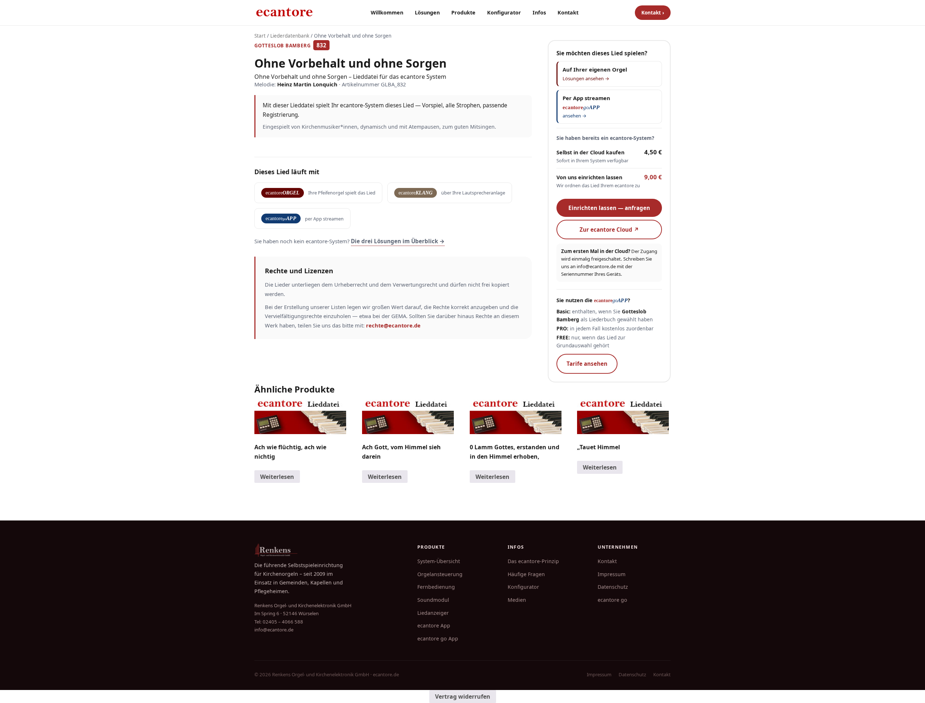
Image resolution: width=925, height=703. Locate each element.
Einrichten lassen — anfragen (609, 207)
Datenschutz (613, 586)
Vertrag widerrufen (462, 696)
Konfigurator (504, 12)
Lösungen (427, 12)
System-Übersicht (438, 561)
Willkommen (387, 12)
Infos (539, 12)
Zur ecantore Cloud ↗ (609, 229)
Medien (517, 599)
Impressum (611, 574)
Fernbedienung (436, 586)
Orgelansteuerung (439, 574)
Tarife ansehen (587, 363)
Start (260, 36)
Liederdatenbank (289, 36)
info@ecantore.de (596, 266)
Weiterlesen (277, 477)
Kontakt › (652, 12)
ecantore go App (437, 638)
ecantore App (433, 625)
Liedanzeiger (433, 612)
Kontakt (568, 12)
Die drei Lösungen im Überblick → (398, 241)
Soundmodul (433, 599)
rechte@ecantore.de (393, 325)
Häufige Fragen (526, 574)
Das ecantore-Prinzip (533, 561)
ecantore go (612, 599)
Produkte (463, 12)
